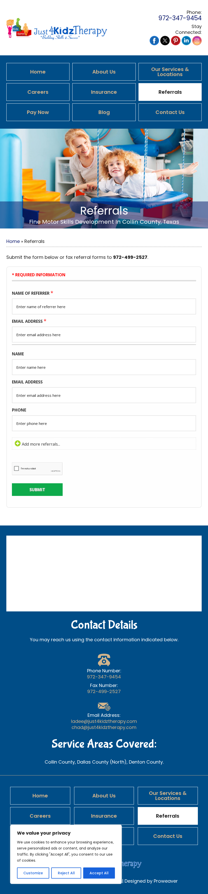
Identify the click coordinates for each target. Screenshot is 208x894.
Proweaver (166, 881)
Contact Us (170, 112)
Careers (37, 92)
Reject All (66, 873)
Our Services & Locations (170, 72)
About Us (104, 71)
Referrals (170, 92)
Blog (104, 112)
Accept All (99, 873)
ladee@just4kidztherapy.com (104, 721)
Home (38, 71)
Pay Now (38, 112)
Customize (33, 873)
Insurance (104, 92)
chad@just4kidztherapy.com (104, 727)
